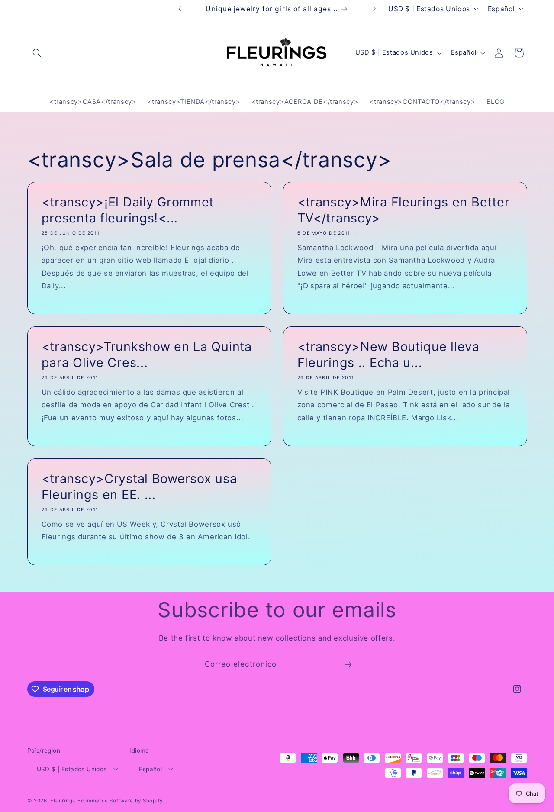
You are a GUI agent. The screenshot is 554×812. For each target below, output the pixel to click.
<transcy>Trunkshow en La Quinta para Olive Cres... (146, 354)
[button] (37, 53)
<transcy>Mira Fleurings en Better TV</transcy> (403, 209)
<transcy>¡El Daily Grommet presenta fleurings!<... (127, 209)
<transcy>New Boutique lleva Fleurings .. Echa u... (388, 354)
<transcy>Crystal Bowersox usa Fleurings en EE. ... (139, 486)
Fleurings (62, 800)
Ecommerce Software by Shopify (120, 800)
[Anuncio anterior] (179, 8)
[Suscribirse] (348, 664)
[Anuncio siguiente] (374, 8)
